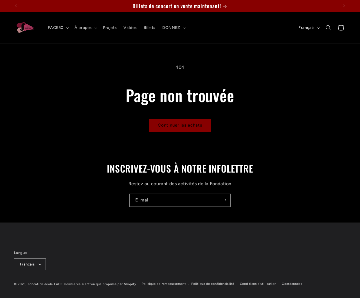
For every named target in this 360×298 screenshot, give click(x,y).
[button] (57, 28)
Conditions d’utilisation (258, 283)
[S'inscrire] (224, 200)
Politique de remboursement (164, 283)
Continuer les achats (180, 125)
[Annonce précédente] (16, 6)
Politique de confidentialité (212, 283)
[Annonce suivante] (344, 6)
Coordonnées (292, 283)
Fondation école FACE (45, 284)
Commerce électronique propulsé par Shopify (100, 284)
